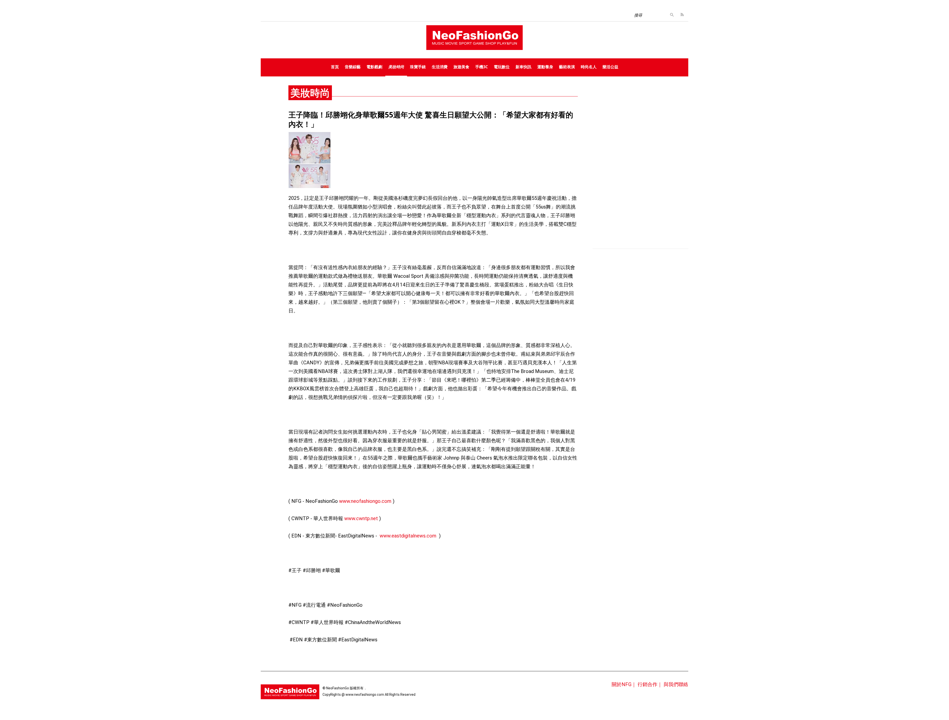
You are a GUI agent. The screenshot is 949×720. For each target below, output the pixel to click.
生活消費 (440, 67)
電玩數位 (502, 67)
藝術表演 (567, 67)
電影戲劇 (374, 67)
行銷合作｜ (650, 684)
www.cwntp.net (361, 518)
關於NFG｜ (624, 684)
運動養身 (545, 67)
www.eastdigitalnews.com (408, 536)
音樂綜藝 (353, 67)
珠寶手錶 (418, 67)
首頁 (335, 67)
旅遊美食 (461, 67)
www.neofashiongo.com (365, 501)
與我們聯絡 (676, 684)
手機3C (481, 67)
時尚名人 (589, 67)
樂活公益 (610, 67)
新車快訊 (523, 67)
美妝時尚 (396, 67)
